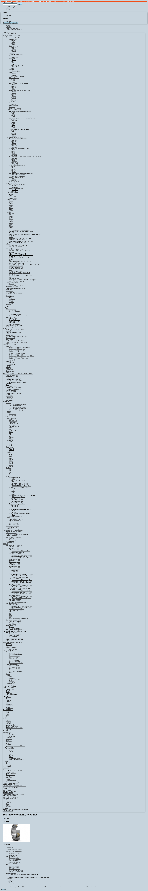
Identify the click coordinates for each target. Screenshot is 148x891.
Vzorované (9, 739)
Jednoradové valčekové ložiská (14, 137)
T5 (13, 490)
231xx (11, 206)
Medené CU (9, 396)
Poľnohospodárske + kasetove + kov (19, 315)
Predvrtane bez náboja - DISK (14, 638)
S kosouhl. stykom (14, 78)
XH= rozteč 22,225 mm (18, 502)
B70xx (14, 85)
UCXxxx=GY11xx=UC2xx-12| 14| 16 (19, 257)
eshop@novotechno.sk (17, 7)
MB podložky (12, 297)
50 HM (11, 439)
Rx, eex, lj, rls (16, 71)
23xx (13, 116)
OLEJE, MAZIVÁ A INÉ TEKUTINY (12, 770)
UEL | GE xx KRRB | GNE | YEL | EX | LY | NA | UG (23, 253)
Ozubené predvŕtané (11, 535)
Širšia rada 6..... (13, 46)
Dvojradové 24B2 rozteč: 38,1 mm (21, 598)
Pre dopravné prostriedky (16, 663)
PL (10, 472)
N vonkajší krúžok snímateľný (17, 165)
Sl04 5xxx (15, 190)
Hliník (7, 714)
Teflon (7, 699)
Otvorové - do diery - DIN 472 (14, 387)
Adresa (8, 864)
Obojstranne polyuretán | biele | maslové (20, 509)
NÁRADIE (6, 768)
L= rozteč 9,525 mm (17, 499)
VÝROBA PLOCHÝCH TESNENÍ (12, 35)
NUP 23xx (15, 163)
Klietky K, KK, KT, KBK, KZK (17, 239)
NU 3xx (14, 143)
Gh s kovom (12, 414)
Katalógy (11, 882)
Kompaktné (9, 752)
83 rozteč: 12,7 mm (14, 562)
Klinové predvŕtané (11, 533)
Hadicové (11, 676)
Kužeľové (8, 411)
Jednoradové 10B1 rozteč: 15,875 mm (22, 574)
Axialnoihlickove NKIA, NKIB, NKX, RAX (20, 238)
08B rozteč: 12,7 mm (14, 567)
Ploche (8, 517)
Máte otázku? (9, 847)
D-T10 (14, 512)
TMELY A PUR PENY (12, 726)
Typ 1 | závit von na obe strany (17, 404)
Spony (8, 675)
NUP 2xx (14, 158)
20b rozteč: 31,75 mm (15, 589)
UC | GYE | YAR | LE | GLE (16, 249)
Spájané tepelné (13, 523)
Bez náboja (9, 645)
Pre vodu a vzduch (14, 657)
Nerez (7, 717)
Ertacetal (8, 700)
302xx (11, 215)
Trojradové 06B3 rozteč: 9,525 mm (21, 557)
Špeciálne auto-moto (15, 314)
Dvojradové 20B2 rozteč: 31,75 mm (22, 592)
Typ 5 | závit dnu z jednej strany (17, 410)
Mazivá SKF (9, 777)
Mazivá (8, 776)
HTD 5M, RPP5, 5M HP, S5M (20, 483)
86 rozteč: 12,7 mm (14, 566)
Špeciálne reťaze (11, 625)
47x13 (11, 463)
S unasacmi (12, 624)
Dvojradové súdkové (11, 199)
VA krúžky (12, 362)
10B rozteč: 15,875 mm (15, 573)
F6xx (13, 61)
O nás (4, 32)
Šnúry (7, 385)
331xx (11, 226)
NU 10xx (14, 140)
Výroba (8, 333)
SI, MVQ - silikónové (14, 311)
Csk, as (14, 104)
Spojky (8, 692)
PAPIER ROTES (10, 383)
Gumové (8, 652)
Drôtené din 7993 (11, 392)
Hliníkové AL (9, 397)
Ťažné (8, 764)
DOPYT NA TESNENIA (9, 33)
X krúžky (8, 368)
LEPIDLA (8, 721)
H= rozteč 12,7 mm (17, 501)
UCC (10, 270)
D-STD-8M (15, 508)
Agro (10, 672)
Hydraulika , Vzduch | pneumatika (15, 329)
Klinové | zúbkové (11, 418)
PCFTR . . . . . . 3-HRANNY (16, 281)
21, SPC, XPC (13, 430)
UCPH (11, 277)
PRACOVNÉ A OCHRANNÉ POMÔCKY (14, 794)
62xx (13, 42)
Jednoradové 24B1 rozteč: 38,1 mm (22, 596)
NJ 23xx (14, 155)
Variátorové (9, 452)
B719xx (14, 87)
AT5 (13, 491)
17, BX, (11, 427)
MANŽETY (6, 328)
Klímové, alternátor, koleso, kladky (15, 288)
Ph (10, 473)
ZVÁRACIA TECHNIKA (9, 795)
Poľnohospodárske (14, 324)
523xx (14, 132)
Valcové (8, 403)
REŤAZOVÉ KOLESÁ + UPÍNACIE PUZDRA (15, 631)
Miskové (8, 331)
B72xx (14, 86)
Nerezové (12, 53)
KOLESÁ (5, 730)
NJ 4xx (14, 152)
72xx (13, 80)
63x (13, 68)
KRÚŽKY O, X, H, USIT (9, 345)
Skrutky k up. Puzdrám (15, 540)
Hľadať (20, 4)
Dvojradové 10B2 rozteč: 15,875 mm (22, 575)
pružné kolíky (9, 806)
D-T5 (13, 510)
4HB (10, 444)
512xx (14, 93)
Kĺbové (8, 244)
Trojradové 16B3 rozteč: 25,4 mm (21, 588)
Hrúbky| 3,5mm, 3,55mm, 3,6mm (18, 353)
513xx (14, 94)
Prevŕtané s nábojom (15, 634)
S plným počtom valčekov (16, 188)
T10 (13, 492)
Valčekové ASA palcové (12, 603)
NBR (10, 754)
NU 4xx (14, 144)
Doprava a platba (14, 858)
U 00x (10, 259)
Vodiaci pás (9, 335)
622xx (14, 49)
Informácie (9, 878)
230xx (11, 205)
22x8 (10, 457)
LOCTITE (8, 719)
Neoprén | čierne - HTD (15, 477)
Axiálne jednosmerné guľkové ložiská (19, 90)
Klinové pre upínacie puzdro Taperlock (16, 531)
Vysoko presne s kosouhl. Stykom (18, 83)
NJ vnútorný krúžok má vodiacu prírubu (20, 148)
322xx (11, 220)
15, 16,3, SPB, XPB (14, 426)
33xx (13, 122)
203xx (11, 195)
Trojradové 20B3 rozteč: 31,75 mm (21, 593)
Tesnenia (11, 284)
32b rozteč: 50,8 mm (14, 600)
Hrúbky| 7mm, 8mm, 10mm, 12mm (18, 358)
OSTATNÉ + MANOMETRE (10, 797)
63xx (13, 43)
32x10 (11, 459)
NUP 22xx (15, 162)
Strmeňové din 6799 (11, 390)
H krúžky (8, 367)
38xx (13, 123)
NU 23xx (14, 147)
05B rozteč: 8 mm (14, 549)
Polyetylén (9, 704)
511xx (14, 91)
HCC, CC (11, 451)
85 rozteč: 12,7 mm (14, 564)
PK (10, 470)
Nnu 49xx (15, 187)
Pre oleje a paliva (14, 653)
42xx (13, 126)
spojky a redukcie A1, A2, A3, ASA (18, 618)
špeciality (8, 765)
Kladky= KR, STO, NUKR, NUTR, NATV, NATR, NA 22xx (24, 234)
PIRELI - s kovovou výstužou (17, 759)
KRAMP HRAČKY (8, 811)
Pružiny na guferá (11, 327)
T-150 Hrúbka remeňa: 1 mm (17, 519)
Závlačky (8, 805)
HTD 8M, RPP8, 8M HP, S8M (20, 484)
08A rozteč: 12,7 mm (14, 604)
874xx (14, 179)
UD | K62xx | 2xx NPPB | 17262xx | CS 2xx (21, 255)
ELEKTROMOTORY (8, 790)
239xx (11, 209)
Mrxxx (14, 60)
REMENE (5, 416)
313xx (11, 217)
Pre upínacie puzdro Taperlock (14, 639)
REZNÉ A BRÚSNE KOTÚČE (11, 787)
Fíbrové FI (9, 398)
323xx (11, 221)
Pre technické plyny (14, 661)
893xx (14, 180)
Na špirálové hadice (14, 679)
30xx (13, 119)
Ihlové (7, 228)
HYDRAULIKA (7, 788)
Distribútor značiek (11, 873)
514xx (14, 96)
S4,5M (14, 481)
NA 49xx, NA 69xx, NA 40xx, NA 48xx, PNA (21, 231)
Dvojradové (15, 570)
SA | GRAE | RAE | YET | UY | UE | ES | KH (21, 250)
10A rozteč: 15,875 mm (15, 610)
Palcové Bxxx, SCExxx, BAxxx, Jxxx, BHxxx (21, 241)
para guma (9, 744)
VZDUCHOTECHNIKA (9, 686)
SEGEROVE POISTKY (9, 386)
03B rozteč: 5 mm (14, 546)
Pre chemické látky (14, 660)
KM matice (12, 299)
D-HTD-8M (15, 506)
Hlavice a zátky (10, 689)
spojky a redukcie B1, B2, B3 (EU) (18, 602)
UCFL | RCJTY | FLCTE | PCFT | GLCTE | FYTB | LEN (24, 264)
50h (10, 611)
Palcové (11, 69)
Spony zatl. (12, 682)
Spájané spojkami (14, 524)
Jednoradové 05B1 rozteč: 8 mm (21, 551)
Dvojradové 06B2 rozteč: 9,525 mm (22, 556)
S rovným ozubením (14, 649)
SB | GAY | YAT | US (14, 252)
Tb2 (10, 475)
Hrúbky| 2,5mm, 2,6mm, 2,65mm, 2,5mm (20, 350)
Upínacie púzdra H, (11, 292)
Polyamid (8, 697)
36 (10, 436)
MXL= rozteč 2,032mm (18, 497)
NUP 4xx (14, 161)
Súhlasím (3, 889)
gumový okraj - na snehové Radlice (15, 746)
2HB (10, 441)
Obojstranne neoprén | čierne (17, 504)
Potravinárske (13, 658)
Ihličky (11, 300)
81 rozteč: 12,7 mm (14, 559)
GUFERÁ (5, 307)
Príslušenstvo (10, 296)
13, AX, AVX (12, 425)
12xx (13, 112)
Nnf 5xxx (14, 191)
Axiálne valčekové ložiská (16, 177)
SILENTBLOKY (7, 401)
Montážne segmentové (12, 526)
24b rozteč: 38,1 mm (14, 595)
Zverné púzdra (10, 541)
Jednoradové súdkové (12, 192)
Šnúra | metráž (10, 371)
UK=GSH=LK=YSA (14, 256)
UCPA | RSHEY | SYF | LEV (17, 267)
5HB (10, 445)
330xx (11, 224)
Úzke (10, 72)
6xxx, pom (15, 57)
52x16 (11, 465)
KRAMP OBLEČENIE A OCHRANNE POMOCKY (16, 809)
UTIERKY (9, 729)
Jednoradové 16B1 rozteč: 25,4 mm (22, 585)
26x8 (10, 458)
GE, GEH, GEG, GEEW (15, 246)
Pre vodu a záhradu (14, 668)
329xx (11, 223)
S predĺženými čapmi (15, 621)
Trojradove (15, 571)
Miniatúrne (12, 58)
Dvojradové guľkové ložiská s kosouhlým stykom (22, 118)
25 (10, 433)
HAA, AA (11, 448)
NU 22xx (14, 145)
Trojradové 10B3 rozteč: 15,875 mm (22, 577)
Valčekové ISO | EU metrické (14, 545)
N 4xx (13, 169)
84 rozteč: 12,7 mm (14, 563)
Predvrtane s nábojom (12, 632)
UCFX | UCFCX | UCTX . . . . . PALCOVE (20, 275)
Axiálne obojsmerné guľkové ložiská (19, 129)
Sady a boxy (9, 400)
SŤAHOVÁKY (7, 766)
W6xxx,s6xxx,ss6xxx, (18, 54)
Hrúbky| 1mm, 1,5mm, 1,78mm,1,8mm (19, 347)
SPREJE (8, 722)
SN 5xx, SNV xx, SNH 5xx (16, 285)
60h (10, 613)
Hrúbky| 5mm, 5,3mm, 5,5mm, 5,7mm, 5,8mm (21, 356)
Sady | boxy (9, 369)
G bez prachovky (10, 317)
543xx (14, 136)
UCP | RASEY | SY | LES (16, 266)
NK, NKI (11, 232)
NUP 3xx (14, 159)
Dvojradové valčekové (12, 183)
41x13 (11, 462)
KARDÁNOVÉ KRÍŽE (9, 784)
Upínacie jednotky (11, 248)
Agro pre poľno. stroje (12, 286)
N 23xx (14, 172)
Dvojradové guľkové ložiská (13, 109)
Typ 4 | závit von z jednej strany (17, 408)
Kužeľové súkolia (11, 647)
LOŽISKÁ (5, 36)
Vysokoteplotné (13, 105)
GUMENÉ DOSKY (8, 732)
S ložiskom (9, 640)
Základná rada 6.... (14, 39)
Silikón (11, 751)
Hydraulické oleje (11, 773)
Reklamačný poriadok (15, 862)
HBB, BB (11, 450)
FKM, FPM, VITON (14, 313)
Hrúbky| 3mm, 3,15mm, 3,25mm (18, 351)
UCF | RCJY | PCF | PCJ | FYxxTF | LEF (20, 262)
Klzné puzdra (9, 291)
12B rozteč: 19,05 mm (15, 578)
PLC (7, 306)
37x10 (11, 461)
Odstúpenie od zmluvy (15, 863)
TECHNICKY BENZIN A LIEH (14, 728)
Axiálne (11, 237)
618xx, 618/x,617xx (17, 65)
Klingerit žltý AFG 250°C (12, 376)
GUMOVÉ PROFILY (8, 747)
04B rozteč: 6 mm (14, 548)
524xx (14, 133)
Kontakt (8, 7)
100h (10, 616)
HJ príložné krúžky (14, 181)
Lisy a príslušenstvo (11, 694)
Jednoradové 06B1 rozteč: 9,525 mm (22, 555)
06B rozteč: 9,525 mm (15, 553)
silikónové (9, 741)
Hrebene (8, 646)
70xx (13, 79)
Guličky (11, 303)
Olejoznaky (9, 693)
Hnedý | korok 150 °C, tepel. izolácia (16, 382)
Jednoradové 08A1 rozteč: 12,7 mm (22, 606)
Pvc (7, 703)
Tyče (7, 740)
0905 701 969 (13, 855)
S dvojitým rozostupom (15, 622)
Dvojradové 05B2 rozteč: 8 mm (20, 552)
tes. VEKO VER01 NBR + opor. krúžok (16, 336)
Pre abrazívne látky (14, 656)
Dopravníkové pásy (11, 527)
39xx (13, 125)
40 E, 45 (11, 437)
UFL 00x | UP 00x (14, 278)
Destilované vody (11, 780)
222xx (11, 202)
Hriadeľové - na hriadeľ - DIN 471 (15, 389)
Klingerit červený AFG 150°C (14, 375)
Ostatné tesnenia (10, 338)
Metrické (11, 538)
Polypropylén (9, 705)
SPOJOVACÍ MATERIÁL (10, 798)
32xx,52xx (15, 120)
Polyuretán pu (10, 708)
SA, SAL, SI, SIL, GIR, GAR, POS (18, 245)
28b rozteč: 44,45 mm (15, 599)
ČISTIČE (8, 723)
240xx (11, 210)
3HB (10, 443)
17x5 (10, 454)
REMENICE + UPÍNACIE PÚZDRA (13, 530)
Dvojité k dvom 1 (13, 636)
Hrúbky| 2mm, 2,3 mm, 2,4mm (17, 349)
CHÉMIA (5, 718)
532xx (14, 97)
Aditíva (8, 779)
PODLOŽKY (6, 394)
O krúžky (8, 346)
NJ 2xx (14, 150)
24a (10, 617)
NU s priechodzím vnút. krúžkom (18, 138)
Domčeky (8, 260)
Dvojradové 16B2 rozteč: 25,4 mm (21, 587)
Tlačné (8, 762)
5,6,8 (10, 419)
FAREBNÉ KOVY (8, 710)
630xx (14, 51)
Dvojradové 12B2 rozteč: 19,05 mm (22, 581)
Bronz (7, 712)
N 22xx (14, 170)
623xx (14, 50)
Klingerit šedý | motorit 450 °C (14, 380)
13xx (13, 114)
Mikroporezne (10, 748)
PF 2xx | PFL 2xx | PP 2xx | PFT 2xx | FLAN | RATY (23, 280)
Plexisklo (8, 701)
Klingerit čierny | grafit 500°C (14, 379)
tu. (98, 886)
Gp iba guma (12, 415)
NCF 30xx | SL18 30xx (18, 176)
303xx (11, 216)
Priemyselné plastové (12, 664)
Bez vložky (12, 734)
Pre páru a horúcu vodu (15, 654)
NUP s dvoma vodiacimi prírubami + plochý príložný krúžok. (25, 156)
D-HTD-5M (15, 505)
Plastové (11, 55)
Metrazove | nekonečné (15, 516)
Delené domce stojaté (12, 282)
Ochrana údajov (13, 860)
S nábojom (9, 643)
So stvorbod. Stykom (18, 76)
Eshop (8, 25)
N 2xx (13, 166)
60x (13, 62)
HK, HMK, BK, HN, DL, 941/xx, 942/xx (19, 230)
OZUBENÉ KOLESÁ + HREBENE (12, 642)
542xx (14, 134)
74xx (13, 89)
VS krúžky (12, 364)
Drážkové (8, 468)
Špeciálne (9, 289)
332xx (11, 227)
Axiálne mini (12, 100)
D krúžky (8, 365)
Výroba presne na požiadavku (14, 325)
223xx (11, 203)
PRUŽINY (6, 761)
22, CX (11, 432)
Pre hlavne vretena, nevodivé (17, 184)
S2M (13, 479)
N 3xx (13, 167)
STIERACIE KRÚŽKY (9, 339)
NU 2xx (14, 141)
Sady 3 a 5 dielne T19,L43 (13, 332)
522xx (14, 130)
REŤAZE (5, 544)
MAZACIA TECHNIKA (9, 687)
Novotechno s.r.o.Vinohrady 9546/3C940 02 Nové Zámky (16, 869)
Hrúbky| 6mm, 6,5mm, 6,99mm (17, 357)
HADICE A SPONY (8, 650)
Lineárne (8, 295)
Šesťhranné (9, 447)
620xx (14, 47)
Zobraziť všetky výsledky (10, 23)
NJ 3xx (14, 151)
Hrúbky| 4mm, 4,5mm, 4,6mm (17, 354)
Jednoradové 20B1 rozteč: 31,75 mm (22, 591)
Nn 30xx (14, 185)
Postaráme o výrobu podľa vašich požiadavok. (36, 877)
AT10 (13, 494)
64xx (13, 44)
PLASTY (5, 696)
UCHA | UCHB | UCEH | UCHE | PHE (19, 273)
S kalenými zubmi (14, 635)
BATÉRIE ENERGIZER (9, 791)
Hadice (8, 690)
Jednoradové (16, 569)
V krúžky (8, 361)
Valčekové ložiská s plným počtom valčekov (21, 173)
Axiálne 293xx (13, 197)
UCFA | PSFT (13, 274)
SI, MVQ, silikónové (14, 320)
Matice (8, 801)
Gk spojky (12, 685)
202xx (11, 194)
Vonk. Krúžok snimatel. (15, 108)
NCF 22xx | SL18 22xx (18, 174)
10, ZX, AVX (12, 422)
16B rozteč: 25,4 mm (14, 584)
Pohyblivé (12, 360)
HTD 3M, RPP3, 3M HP (18, 480)
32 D (10, 434)
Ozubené (8, 476)
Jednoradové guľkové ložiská (14, 37)
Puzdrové (8, 412)
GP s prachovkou (11, 309)
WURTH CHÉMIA (11, 725)
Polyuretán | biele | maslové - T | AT (19, 487)
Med (7, 715)
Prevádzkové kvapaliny (12, 782)
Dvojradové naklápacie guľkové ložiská (20, 111)
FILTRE (5, 769)
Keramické (12, 107)
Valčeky (11, 302)
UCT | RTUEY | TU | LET (16, 268)
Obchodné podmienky (15, 859)
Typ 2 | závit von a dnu (15, 405)
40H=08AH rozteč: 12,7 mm (16, 609)
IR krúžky (11, 235)
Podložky (8, 802)
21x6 (10, 455)
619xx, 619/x (15, 67)
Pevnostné (12, 678)
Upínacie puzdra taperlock (13, 537)
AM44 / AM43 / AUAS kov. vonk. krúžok (16, 342)
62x (13, 64)
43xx (13, 127)
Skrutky (8, 799)
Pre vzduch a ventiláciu (15, 671)
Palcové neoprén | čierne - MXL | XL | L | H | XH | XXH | (24, 495)
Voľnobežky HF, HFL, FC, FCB (17, 242)
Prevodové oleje (10, 775)
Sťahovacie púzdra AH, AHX (14, 293)
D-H (13, 515)
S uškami (11, 681)
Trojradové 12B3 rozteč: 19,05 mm (21, 582)
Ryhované (9, 737)
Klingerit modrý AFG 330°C (13, 378)
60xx (13, 40)
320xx (11, 219)
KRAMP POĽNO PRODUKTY (11, 783)
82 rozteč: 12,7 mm (14, 560)
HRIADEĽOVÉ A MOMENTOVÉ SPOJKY (14, 786)
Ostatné (8, 674)
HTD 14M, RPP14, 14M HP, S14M (21, 486)
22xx (13, 115)
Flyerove (11, 627)
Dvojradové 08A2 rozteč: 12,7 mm (21, 607)
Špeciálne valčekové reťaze (13, 620)
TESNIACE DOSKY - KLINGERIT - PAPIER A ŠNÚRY (18, 374)
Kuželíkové (9, 212)
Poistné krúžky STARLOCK (13, 393)
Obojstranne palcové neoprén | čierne (19, 513)
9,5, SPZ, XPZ (13, 421)
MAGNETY (6, 808)
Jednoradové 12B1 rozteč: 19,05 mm (22, 580)
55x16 (11, 466)
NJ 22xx (14, 154)
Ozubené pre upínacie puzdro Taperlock (17, 534)
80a (10, 614)
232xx (11, 208)
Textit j (8, 707)
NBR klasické (13, 310)
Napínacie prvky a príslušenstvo (15, 629)
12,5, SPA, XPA (13, 423)
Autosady (8, 304)
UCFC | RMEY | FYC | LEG (16, 263)
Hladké (8, 733)
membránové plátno (14, 758)
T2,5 (13, 488)
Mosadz (8, 711)
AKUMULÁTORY (8, 793)
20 (10, 429)
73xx (13, 82)
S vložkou (12, 736)
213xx (11, 201)
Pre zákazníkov (10, 856)
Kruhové (8, 522)
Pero (7, 804)
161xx (14, 75)
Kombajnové (9, 440)
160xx (14, 73)
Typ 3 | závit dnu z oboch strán (17, 407)
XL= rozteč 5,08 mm (17, 498)
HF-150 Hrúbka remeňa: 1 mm (17, 520)
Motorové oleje (10, 772)
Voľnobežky (12, 102)
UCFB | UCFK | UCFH (15, 271)
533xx (14, 98)
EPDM (8, 743)
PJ (10, 469)
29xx (13, 101)
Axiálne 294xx (13, 198)
